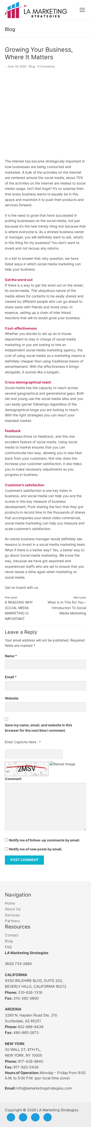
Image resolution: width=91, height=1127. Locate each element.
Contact (11, 935)
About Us (13, 909)
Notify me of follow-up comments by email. (44, 840)
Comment (13, 779)
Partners (12, 921)
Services (12, 915)
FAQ (8, 947)
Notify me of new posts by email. (35, 849)
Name (11, 656)
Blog (32, 66)
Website (11, 698)
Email (11, 677)
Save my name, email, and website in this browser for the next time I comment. (38, 728)
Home (10, 903)
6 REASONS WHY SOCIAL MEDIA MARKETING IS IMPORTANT (19, 608)
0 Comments (46, 66)
